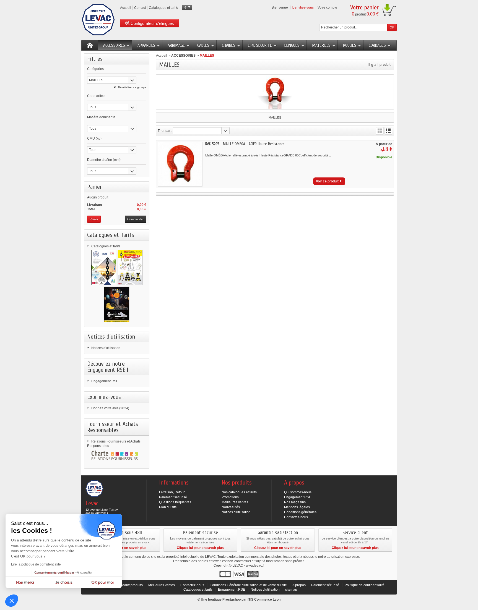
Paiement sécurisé (173, 497)
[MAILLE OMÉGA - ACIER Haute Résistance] (180, 164)
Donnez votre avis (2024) (110, 408)
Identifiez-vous (303, 7)
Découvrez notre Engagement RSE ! (107, 366)
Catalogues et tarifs (105, 246)
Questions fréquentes (175, 502)
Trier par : (165, 131)
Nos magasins (295, 502)
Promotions (230, 497)
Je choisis (63, 582)
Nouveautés (231, 507)
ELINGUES (292, 45)
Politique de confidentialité (365, 585)
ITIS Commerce (260, 599)
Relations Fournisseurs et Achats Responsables (114, 443)
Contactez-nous (296, 517)
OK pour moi (102, 582)
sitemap (291, 589)
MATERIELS (321, 45)
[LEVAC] (98, 19)
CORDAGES (377, 45)
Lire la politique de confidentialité (36, 564)
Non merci (25, 582)
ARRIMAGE (176, 45)
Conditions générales (300, 512)
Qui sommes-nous (297, 492)
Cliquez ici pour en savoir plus (122, 548)
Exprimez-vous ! (105, 396)
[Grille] (380, 131)
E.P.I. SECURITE (260, 45)
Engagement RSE (104, 381)
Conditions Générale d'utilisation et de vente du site (248, 585)
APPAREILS (146, 45)
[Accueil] (90, 45)
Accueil (161, 55)
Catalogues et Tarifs (110, 235)
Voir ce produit (327, 181)
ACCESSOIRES (114, 45)
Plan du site (168, 507)
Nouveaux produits (128, 585)
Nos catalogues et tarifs (239, 492)
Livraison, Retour (172, 492)
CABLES (203, 45)
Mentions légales (297, 507)
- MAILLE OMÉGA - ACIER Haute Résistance (245, 144)
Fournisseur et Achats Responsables (112, 427)
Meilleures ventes (235, 502)
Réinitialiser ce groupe (131, 87)
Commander (135, 219)
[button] (11, 600)
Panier (94, 186)
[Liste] (388, 131)
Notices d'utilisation (111, 336)
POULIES (349, 45)
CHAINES (228, 45)
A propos (299, 585)
